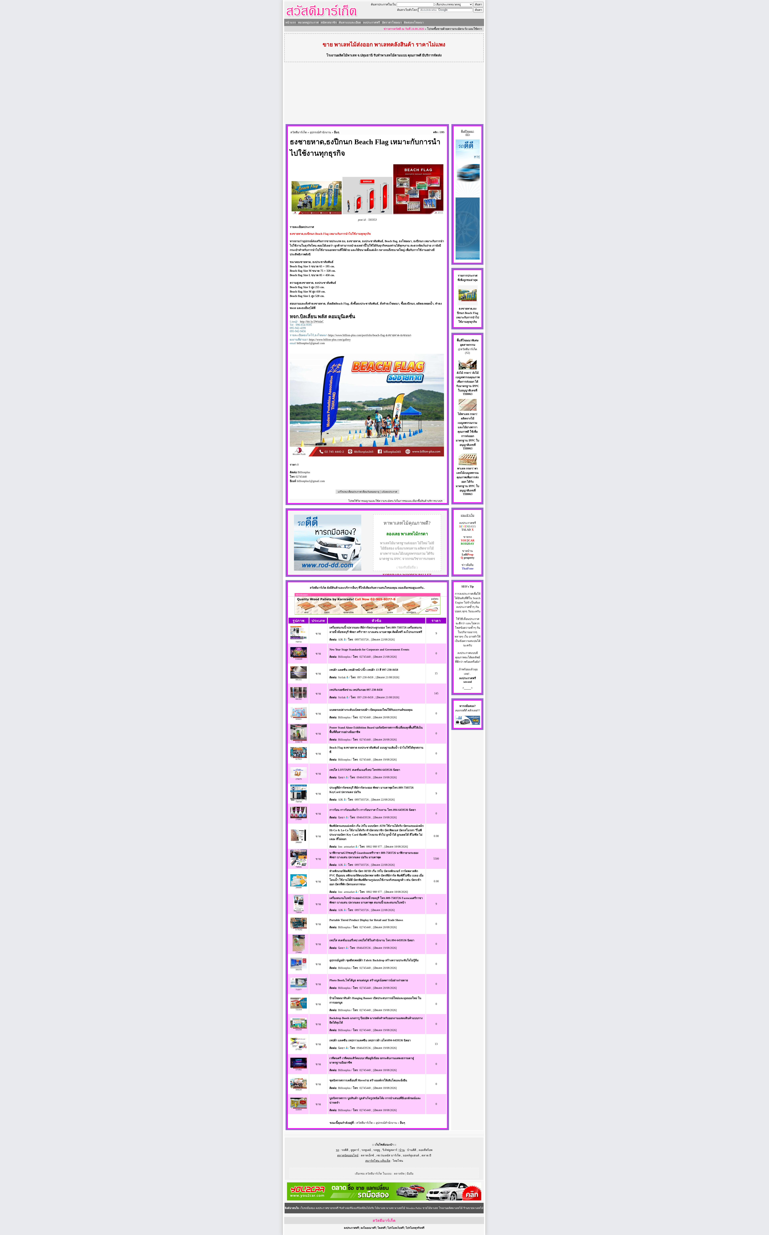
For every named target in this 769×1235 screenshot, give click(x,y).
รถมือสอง (468, 706)
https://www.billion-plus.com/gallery (330, 339)
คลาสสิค (399, 1173)
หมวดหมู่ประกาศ (308, 22)
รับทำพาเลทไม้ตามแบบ (390, 55)
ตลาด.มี (426, 1155)
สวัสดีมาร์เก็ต (298, 132)
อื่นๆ (336, 132)
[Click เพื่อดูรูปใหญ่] (367, 213)
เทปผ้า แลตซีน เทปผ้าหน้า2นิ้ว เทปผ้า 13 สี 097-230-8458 (363, 669)
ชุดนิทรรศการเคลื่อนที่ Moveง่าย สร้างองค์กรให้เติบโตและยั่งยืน (368, 1080)
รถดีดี (344, 1150)
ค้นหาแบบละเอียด (350, 22)
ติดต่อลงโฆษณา (414, 22)
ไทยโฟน (398, 1160)
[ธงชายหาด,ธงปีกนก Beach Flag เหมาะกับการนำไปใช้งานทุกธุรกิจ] (468, 300)
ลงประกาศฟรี (371, 22)
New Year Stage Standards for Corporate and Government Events (369, 649)
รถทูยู (376, 1150)
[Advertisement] (384, 93)
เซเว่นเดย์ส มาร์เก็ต (388, 1155)
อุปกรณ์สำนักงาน (320, 132)
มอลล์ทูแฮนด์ (411, 1155)
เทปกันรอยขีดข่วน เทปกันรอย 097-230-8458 (355, 689)
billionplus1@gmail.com (311, 343)
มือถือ (410, 1173)
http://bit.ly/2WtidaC (312, 321)
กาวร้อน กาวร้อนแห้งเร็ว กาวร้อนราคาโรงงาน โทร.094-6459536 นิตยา (372, 809)
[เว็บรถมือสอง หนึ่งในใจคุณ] (467, 723)
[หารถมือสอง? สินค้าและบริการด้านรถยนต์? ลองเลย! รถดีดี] (327, 569)
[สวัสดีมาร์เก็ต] (322, 17)
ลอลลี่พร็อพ (425, 1150)
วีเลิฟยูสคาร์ (389, 1150)
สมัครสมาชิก (329, 22)
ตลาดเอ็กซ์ (367, 1155)
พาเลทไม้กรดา (414, 533)
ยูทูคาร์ (355, 1150)
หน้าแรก (290, 22)
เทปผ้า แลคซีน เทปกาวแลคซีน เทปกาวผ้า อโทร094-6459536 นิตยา (370, 1040)
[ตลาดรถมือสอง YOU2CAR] (384, 1199)
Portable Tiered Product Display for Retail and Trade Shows (366, 920)
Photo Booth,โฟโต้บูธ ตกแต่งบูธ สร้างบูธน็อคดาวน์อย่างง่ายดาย (368, 980)
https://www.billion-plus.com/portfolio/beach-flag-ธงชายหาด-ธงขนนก (369, 335)
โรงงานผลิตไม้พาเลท (341, 55)
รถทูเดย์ (366, 1150)
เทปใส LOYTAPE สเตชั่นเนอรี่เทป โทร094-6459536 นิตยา (364, 769)
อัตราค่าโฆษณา (392, 22)
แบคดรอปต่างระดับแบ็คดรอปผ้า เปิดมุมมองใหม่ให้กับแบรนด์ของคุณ (371, 709)
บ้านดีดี (411, 1150)
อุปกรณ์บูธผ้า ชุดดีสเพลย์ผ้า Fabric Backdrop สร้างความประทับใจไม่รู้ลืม (374, 960)
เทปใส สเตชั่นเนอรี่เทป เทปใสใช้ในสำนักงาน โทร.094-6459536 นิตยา (371, 940)
